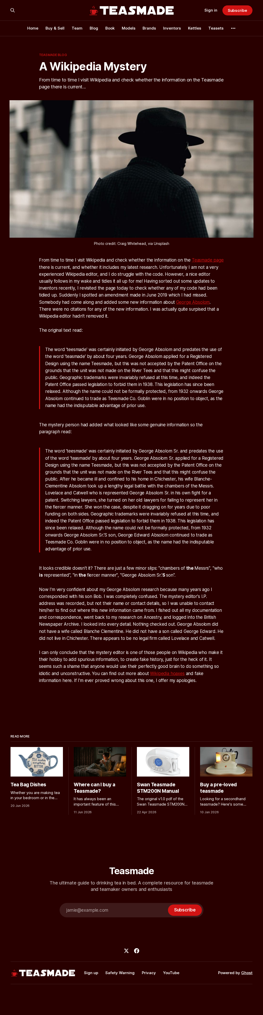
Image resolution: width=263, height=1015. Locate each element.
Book (110, 28)
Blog (94, 28)
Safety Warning (120, 972)
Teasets (215, 28)
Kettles (194, 28)
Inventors (172, 28)
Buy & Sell (54, 28)
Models (128, 28)
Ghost (246, 972)
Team (77, 28)
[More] (233, 28)
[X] (126, 950)
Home (32, 28)
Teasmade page (208, 260)
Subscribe (237, 10)
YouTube (171, 972)
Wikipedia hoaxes (167, 673)
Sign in (210, 10)
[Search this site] (12, 10)
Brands (149, 28)
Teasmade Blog (53, 55)
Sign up (91, 972)
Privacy (149, 972)
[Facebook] (136, 950)
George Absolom (193, 302)
